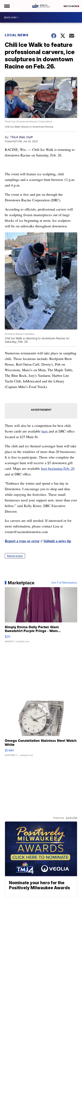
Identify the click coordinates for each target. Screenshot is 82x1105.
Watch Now (70, 6)
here (45, 431)
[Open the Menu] (6, 6)
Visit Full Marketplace (64, 582)
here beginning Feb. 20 (57, 468)
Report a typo (15, 555)
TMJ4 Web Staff (21, 137)
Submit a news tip (57, 540)
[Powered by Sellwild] (71, 818)
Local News (16, 35)
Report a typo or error (22, 540)
